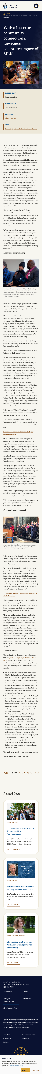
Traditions (28, 129)
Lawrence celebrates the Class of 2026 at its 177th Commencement (20, 831)
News (8, 13)
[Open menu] (36, 5)
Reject (35, 1070)
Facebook (22, 773)
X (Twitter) (30, 773)
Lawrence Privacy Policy (16, 1065)
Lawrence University (12, 982)
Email (37, 773)
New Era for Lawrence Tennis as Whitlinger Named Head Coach (20, 888)
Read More (13, 850)
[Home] (4, 14)
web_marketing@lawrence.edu (12, 1027)
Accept (25, 1070)
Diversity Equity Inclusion (14, 129)
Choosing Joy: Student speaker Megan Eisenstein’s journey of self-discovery (19, 944)
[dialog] (21, 1064)
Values (34, 129)
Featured (22, 935)
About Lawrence (11, 118)
